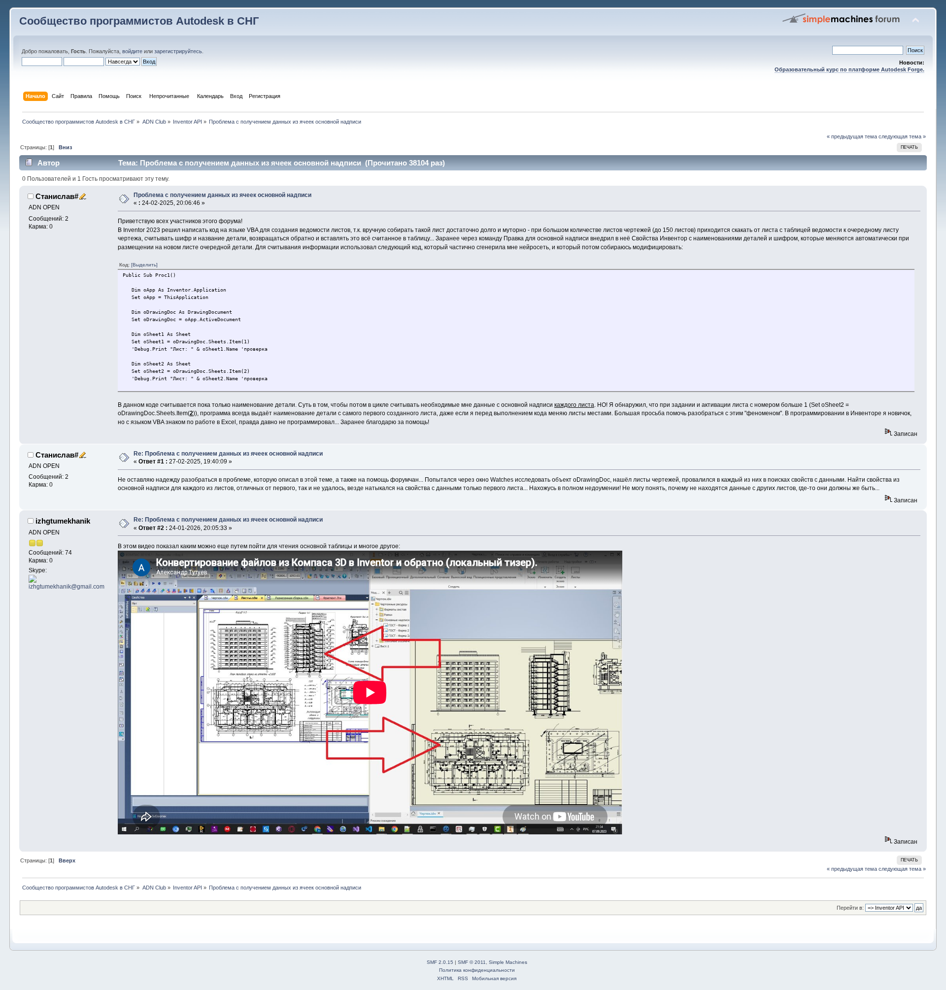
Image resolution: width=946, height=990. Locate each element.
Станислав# (56, 196)
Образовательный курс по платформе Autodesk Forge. (849, 69)
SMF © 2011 (472, 962)
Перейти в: (850, 908)
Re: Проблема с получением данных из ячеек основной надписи (228, 453)
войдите (132, 51)
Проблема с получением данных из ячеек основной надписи (222, 195)
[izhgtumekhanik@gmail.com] (67, 578)
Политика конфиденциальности (477, 970)
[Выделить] (144, 264)
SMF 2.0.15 (440, 962)
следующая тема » (902, 136)
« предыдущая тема (852, 136)
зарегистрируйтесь (178, 51)
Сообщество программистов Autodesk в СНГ (139, 21)
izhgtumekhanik (62, 521)
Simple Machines (508, 962)
